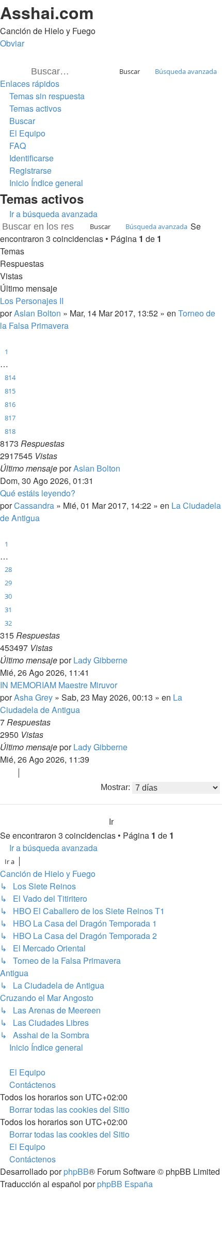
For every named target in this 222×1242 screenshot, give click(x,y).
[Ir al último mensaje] (125, 468)
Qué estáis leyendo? (37, 493)
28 (8, 569)
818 (10, 431)
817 (10, 417)
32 (8, 623)
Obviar (12, 43)
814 (10, 377)
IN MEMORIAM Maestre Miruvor (58, 685)
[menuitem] (42, 96)
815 (10, 391)
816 (10, 404)
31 (8, 609)
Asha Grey (33, 697)
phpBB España (125, 1184)
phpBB (76, 1171)
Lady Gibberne (100, 660)
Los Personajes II (32, 301)
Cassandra (34, 505)
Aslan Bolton (37, 313)
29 (8, 582)
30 (8, 596)
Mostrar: (116, 787)
